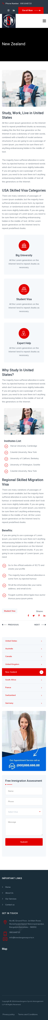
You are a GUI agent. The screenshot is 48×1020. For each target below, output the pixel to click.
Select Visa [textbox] (13, 812)
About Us (9, 893)
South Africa (10, 679)
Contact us (10, 904)
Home (8, 887)
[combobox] (24, 811)
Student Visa (9, 611)
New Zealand (11, 672)
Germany (9, 703)
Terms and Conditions (28, 1014)
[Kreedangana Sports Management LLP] (9, 21)
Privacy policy (9, 1014)
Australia (9, 648)
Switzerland (10, 695)
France (8, 687)
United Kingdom (12, 664)
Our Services (10, 899)
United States (11, 641)
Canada (8, 656)
